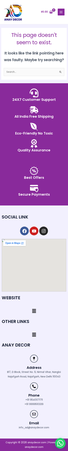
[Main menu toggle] (61, 12)
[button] (34, 311)
